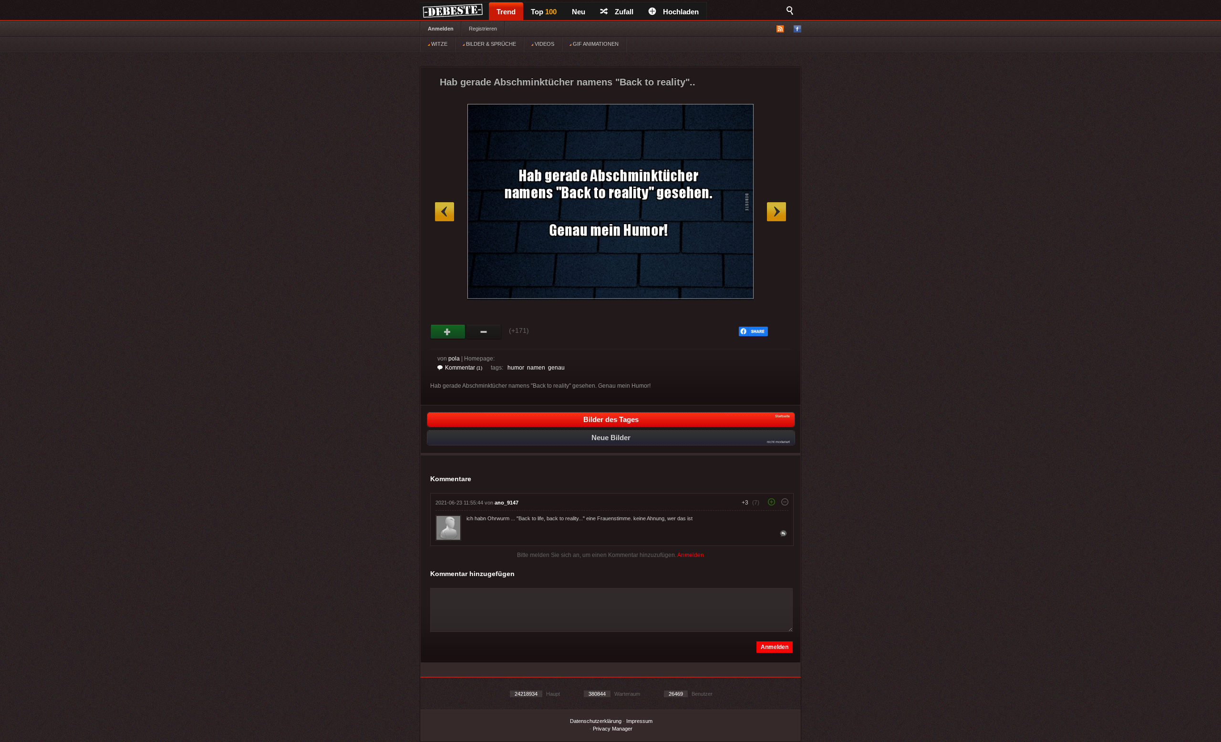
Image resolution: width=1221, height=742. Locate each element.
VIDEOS (543, 44)
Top (544, 12)
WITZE (438, 44)
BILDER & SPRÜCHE (490, 44)
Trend (506, 12)
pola (454, 358)
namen (536, 367)
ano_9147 (506, 502)
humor (515, 367)
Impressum (639, 721)
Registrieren (483, 28)
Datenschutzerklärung (595, 721)
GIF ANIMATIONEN (595, 44)
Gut (448, 332)
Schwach (484, 332)
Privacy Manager (612, 729)
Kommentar (463, 367)
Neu (578, 12)
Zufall (624, 12)
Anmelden (441, 28)
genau (556, 367)
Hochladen (681, 12)
